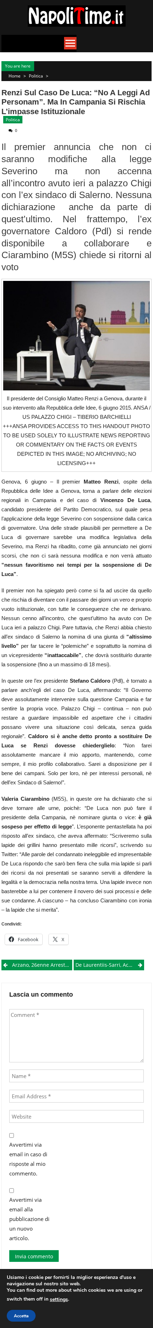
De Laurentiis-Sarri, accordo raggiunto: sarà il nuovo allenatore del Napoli (109, 964)
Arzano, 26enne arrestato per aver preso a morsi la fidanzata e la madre (42, 964)
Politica (36, 76)
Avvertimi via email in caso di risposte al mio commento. (28, 1159)
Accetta (21, 1316)
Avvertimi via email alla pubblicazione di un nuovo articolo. (29, 1219)
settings (59, 1299)
